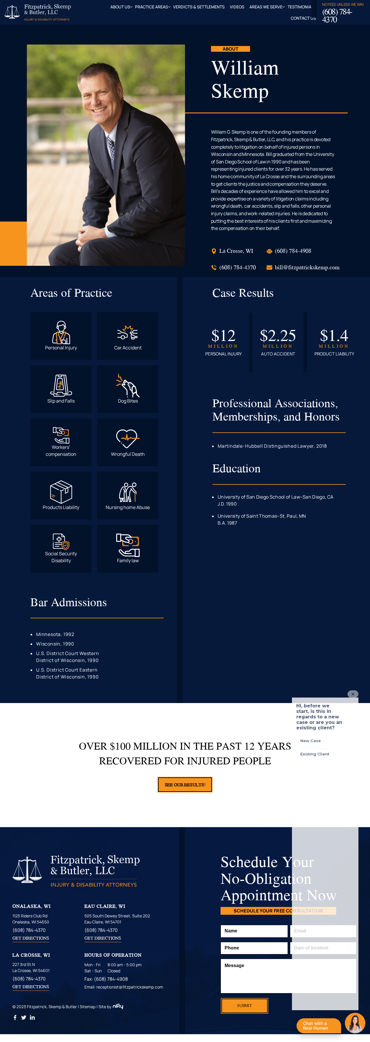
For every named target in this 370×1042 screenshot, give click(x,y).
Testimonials (302, 7)
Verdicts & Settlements (199, 7)
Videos (237, 7)
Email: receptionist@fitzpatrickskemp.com (123, 987)
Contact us (303, 18)
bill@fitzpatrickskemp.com (307, 267)
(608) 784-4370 (337, 15)
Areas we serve (265, 7)
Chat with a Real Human (318, 1027)
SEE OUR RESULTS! (185, 784)
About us (120, 7)
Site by (105, 1006)
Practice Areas (151, 7)
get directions (30, 937)
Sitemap (87, 1006)
